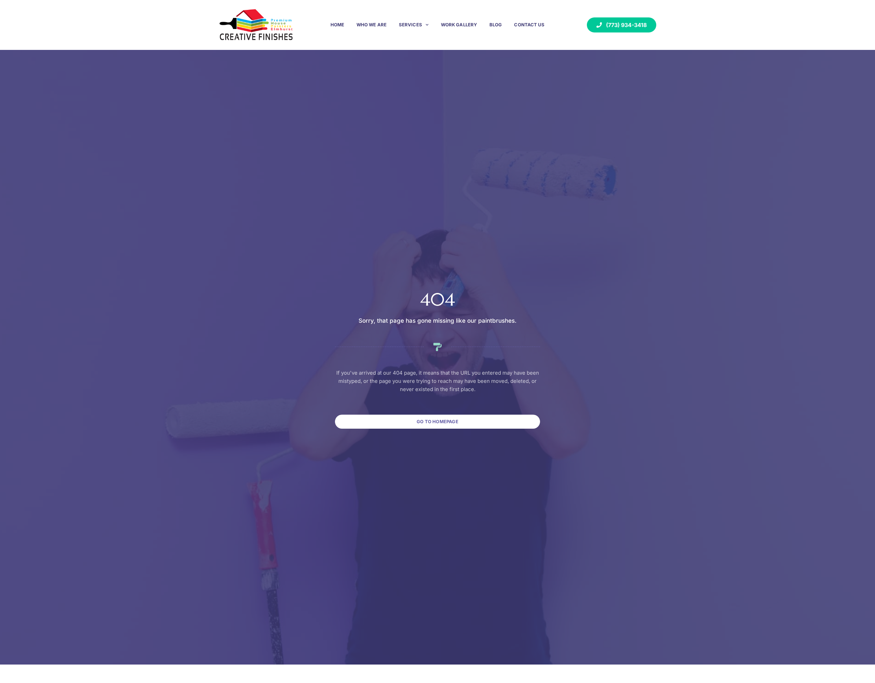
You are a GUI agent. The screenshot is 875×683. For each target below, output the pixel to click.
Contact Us (529, 24)
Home (337, 24)
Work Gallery (459, 24)
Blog (495, 24)
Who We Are (371, 24)
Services (410, 24)
